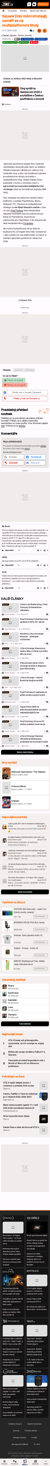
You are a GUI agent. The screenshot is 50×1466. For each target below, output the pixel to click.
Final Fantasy (17, 210)
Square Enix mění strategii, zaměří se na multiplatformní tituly (39, 11)
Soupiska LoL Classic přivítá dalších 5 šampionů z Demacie (11, 1362)
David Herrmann (10, 629)
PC (18, 39)
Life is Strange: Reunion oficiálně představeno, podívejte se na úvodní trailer (34, 739)
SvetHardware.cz (10, 1111)
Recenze (5, 634)
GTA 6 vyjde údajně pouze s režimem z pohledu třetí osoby (18, 1084)
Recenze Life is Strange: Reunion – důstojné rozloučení (32, 636)
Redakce (8, 104)
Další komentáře (25, 892)
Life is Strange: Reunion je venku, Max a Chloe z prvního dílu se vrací (34, 651)
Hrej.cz (6, 1119)
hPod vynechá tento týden (16, 1116)
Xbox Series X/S (11, 42)
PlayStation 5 (28, 39)
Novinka (23, 11)
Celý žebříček (25, 1024)
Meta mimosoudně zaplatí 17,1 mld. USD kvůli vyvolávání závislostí (20, 1106)
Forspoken (12, 11)
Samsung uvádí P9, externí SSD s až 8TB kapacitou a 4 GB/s (35, 1410)
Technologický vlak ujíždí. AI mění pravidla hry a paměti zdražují (12, 1291)
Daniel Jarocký (25, 35)
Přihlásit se (43, 4)
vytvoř (27, 448)
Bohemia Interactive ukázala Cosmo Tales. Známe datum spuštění (12, 1251)
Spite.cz (6, 1089)
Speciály (5, 678)
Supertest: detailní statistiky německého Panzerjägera (35, 1341)
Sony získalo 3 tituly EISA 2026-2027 (37, 1400)
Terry (6, 644)
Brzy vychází (9, 762)
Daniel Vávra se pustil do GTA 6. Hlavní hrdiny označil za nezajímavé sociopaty (37, 1244)
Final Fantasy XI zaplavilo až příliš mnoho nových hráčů (33, 693)
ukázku (22, 426)
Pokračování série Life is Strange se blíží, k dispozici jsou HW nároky (33, 666)
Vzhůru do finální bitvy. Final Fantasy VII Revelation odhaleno (33, 607)
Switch (35, 42)
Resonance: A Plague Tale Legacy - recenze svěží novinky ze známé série (12, 1239)
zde (3, 426)
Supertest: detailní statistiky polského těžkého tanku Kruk (34, 1352)
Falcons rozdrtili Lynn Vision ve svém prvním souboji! (12, 1262)
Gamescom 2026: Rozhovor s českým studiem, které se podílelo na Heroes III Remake (35, 1259)
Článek (5, 88)
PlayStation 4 (42, 39)
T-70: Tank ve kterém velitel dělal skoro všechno (35, 1362)
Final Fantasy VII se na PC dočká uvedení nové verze (32, 723)
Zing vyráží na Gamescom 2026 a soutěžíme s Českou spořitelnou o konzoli (32, 94)
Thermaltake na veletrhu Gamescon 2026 (12, 1414)
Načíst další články (25, 752)
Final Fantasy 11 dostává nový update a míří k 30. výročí (34, 620)
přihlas (43, 446)
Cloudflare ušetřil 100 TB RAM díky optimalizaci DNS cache (13, 1301)
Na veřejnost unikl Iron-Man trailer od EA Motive (37, 1308)
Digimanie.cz (8, 1100)
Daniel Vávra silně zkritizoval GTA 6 (21, 1127)
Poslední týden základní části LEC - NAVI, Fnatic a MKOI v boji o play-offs (13, 1341)
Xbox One (24, 42)
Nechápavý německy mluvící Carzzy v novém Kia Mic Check (12, 1352)
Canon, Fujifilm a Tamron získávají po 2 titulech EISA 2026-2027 (20, 1095)
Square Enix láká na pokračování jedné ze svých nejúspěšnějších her (33, 709)
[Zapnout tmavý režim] (34, 4)
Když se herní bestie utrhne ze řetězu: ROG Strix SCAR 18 (11, 1312)
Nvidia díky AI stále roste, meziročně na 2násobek (11, 1405)
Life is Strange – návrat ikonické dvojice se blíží (31, 679)
